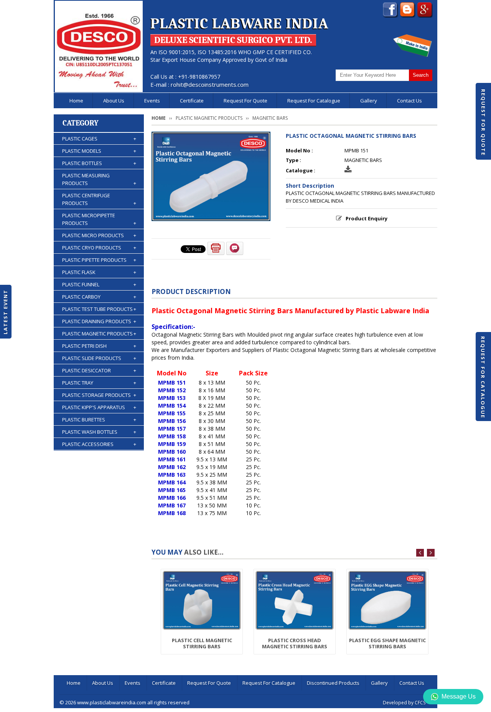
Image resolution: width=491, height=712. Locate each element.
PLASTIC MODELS (99, 150)
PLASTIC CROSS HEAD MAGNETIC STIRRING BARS (294, 643)
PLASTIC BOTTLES (99, 163)
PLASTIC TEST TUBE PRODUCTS (99, 309)
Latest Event (5, 311)
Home (76, 100)
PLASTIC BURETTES (99, 419)
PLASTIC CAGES (99, 138)
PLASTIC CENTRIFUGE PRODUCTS (99, 199)
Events (152, 100)
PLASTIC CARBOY (99, 296)
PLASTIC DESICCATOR (99, 370)
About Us (113, 100)
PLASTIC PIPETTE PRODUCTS (99, 259)
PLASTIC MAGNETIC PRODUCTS (99, 333)
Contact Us (409, 100)
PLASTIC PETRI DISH (99, 345)
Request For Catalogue (482, 377)
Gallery (368, 100)
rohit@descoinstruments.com (210, 84)
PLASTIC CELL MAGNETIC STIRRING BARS (202, 643)
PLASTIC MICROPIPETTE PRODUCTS (99, 219)
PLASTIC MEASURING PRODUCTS (99, 179)
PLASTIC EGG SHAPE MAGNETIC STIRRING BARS (387, 643)
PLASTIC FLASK (99, 272)
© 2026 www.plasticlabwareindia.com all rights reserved (124, 702)
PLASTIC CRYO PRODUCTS (99, 247)
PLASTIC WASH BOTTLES (99, 431)
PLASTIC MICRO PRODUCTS (99, 235)
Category (81, 123)
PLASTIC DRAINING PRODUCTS (99, 321)
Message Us (459, 696)
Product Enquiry (366, 218)
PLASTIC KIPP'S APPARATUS (99, 407)
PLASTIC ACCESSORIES (99, 444)
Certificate (192, 100)
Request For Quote (483, 122)
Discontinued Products (333, 682)
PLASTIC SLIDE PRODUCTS (99, 358)
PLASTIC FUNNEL (99, 284)
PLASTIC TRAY (99, 382)
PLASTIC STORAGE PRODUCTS (99, 395)
